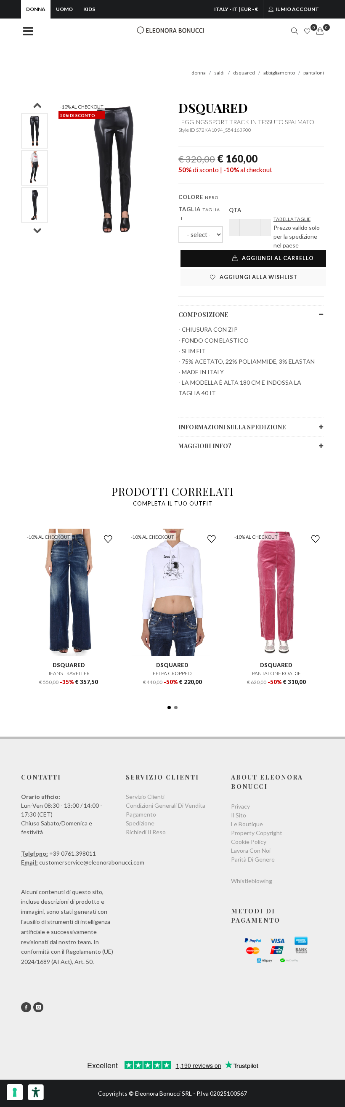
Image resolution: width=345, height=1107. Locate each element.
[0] (320, 31)
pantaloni (313, 72)
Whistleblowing (251, 880)
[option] (34, 131)
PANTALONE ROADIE (276, 673)
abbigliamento (279, 72)
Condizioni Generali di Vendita (165, 805)
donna (198, 72)
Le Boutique (247, 824)
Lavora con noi (251, 850)
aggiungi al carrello (277, 258)
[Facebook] (26, 1007)
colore (198, 197)
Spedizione (140, 823)
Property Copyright (256, 832)
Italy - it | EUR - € (236, 9)
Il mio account (297, 9)
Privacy (240, 806)
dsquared (244, 72)
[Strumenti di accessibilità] (36, 1092)
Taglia (199, 213)
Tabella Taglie (291, 219)
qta (235, 210)
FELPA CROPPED (172, 673)
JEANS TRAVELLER (69, 673)
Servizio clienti (145, 796)
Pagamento (141, 814)
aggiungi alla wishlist (257, 277)
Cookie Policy (248, 841)
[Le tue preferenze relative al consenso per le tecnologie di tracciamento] (15, 1092)
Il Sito (238, 815)
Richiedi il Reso (146, 832)
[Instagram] (38, 1007)
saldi (219, 72)
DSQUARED (213, 107)
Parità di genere (253, 859)
